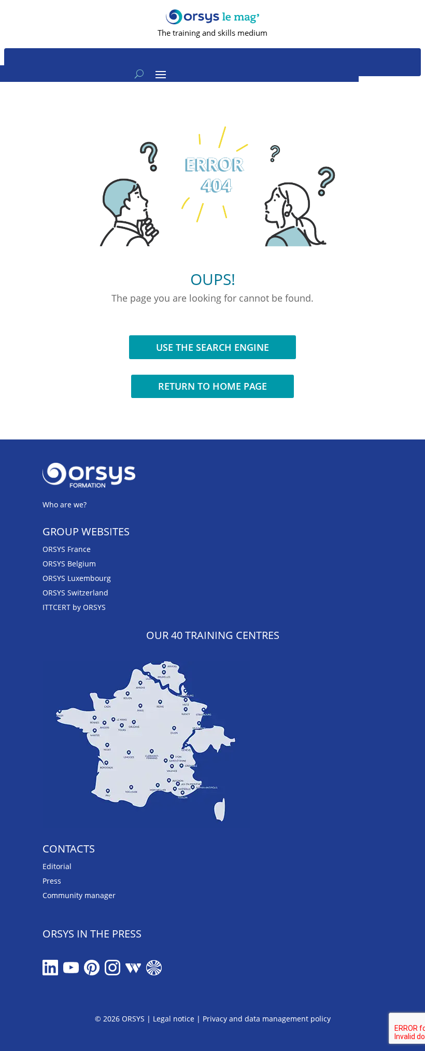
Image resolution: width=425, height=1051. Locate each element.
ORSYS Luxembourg (76, 578)
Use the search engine (212, 347)
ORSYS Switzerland (75, 593)
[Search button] (139, 73)
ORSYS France (66, 549)
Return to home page (212, 386)
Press (51, 881)
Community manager (79, 895)
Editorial (57, 866)
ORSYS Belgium (69, 564)
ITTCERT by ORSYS (74, 607)
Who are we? (64, 504)
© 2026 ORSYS (121, 1019)
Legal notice (173, 1019)
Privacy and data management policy (267, 1019)
